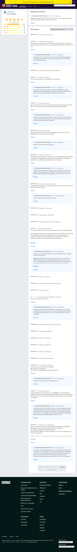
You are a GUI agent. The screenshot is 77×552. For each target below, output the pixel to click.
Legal (17, 536)
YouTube (42, 522)
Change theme (62, 544)
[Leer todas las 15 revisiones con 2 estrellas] (14, 30)
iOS (41, 493)
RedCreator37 (42, 358)
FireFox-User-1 (42, 424)
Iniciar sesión (72, 1)
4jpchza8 (41, 344)
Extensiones (22, 6)
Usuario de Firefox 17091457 (46, 70)
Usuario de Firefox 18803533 (46, 324)
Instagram (43, 519)
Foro (22, 506)
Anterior (41, 467)
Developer (24, 525)
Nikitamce (41, 154)
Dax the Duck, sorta (44, 183)
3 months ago (57, 283)
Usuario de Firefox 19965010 (46, 283)
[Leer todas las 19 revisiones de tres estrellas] (14, 28)
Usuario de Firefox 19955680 (46, 297)
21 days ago (50, 41)
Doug (40, 391)
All (40, 502)
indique (12, 540)
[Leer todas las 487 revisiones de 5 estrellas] (14, 24)
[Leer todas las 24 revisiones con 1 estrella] (14, 32)
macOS (42, 491)
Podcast (42, 530)
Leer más (32, 242)
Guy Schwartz (42, 365)
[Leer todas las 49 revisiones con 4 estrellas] (14, 26)
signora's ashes (43, 215)
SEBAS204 (41, 208)
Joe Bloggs (42, 331)
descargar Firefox (49, 2)
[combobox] (64, 5)
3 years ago (57, 16)
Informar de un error (27, 509)
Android (42, 496)
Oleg (40, 290)
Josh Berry (13, 14)
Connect (23, 519)
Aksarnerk (41, 228)
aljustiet (41, 77)
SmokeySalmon (43, 34)
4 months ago (48, 331)
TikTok (42, 525)
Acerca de (24, 485)
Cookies (11, 536)
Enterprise (62, 494)
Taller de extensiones (27, 493)
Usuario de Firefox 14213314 (46, 221)
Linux (41, 499)
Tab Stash (10, 12)
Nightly (61, 485)
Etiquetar (32, 23)
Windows (42, 488)
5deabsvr (41, 351)
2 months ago (53, 183)
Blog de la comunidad (27, 503)
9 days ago (50, 34)
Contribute (24, 522)
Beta (60, 488)
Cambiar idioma (62, 540)
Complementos (26, 482)
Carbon (41, 103)
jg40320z (41, 338)
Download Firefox (45, 485)
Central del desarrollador (28, 495)
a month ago (57, 70)
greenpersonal (42, 41)
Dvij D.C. (41, 276)
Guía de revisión (26, 511)
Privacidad (4, 536)
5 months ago (50, 365)
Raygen (41, 130)
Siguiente (62, 467)
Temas (29, 6)
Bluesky (42, 528)
